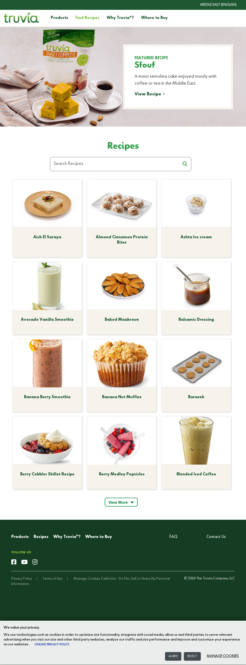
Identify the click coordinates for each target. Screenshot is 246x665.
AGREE (173, 656)
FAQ (173, 537)
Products (59, 18)
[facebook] (13, 562)
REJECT (192, 656)
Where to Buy (154, 18)
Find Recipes (87, 18)
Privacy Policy (21, 578)
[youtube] (24, 562)
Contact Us (216, 537)
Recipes (41, 537)
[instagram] (34, 562)
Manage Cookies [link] (87, 578)
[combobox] (214, 5)
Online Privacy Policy (52, 644)
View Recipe (148, 94)
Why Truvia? (120, 18)
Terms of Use (52, 578)
